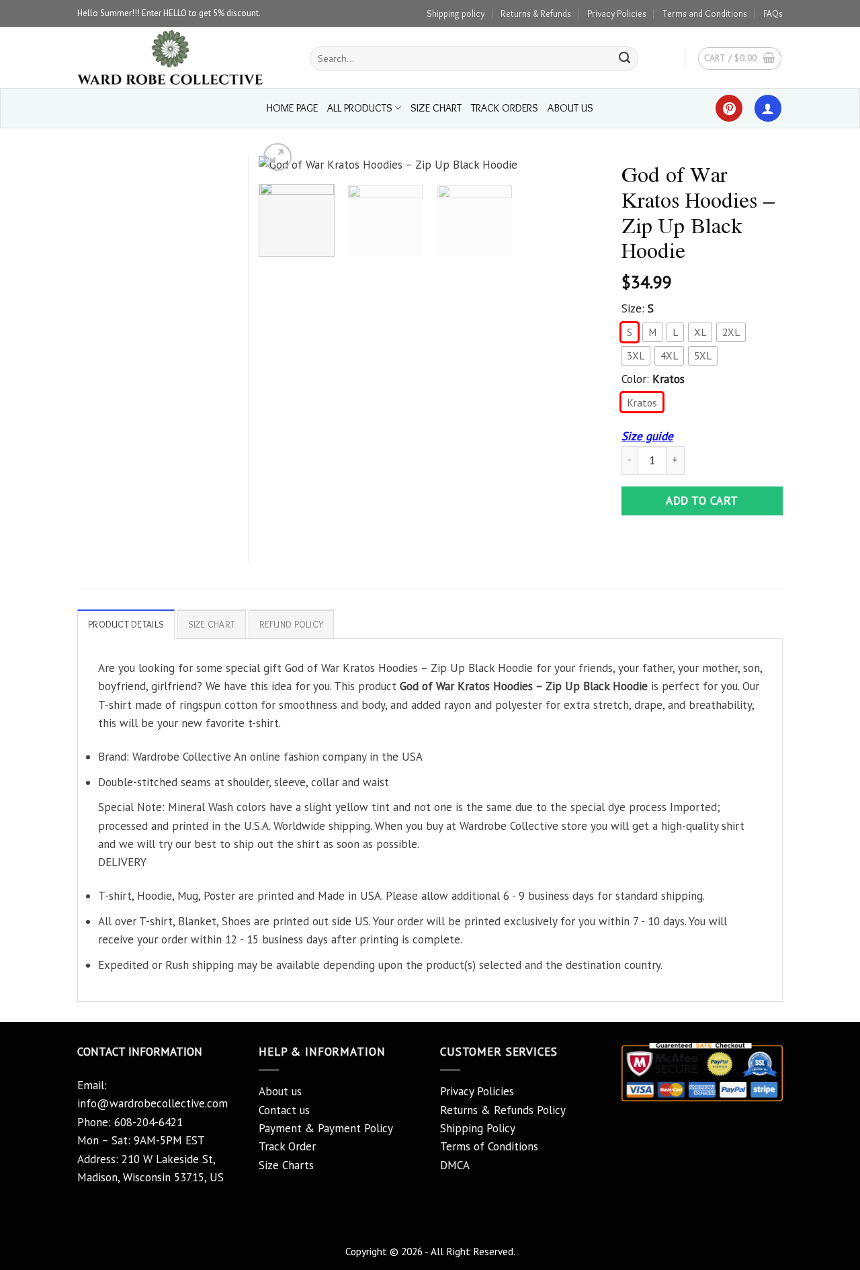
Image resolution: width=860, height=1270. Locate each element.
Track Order (287, 1146)
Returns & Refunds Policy (503, 1110)
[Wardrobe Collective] (183, 57)
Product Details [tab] (126, 624)
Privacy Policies (616, 13)
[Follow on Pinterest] (729, 108)
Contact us (284, 1110)
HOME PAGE (292, 107)
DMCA (455, 1165)
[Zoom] (277, 157)
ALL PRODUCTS (359, 107)
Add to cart (702, 500)
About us (280, 1091)
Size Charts (286, 1165)
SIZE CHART (436, 107)
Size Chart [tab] (212, 624)
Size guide (647, 436)
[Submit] (625, 58)
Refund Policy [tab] (291, 624)
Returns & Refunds (536, 13)
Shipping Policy (477, 1128)
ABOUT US (570, 107)
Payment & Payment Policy (326, 1128)
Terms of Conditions (489, 1146)
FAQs (773, 13)
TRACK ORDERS (504, 107)
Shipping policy (455, 13)
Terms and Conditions (704, 13)
